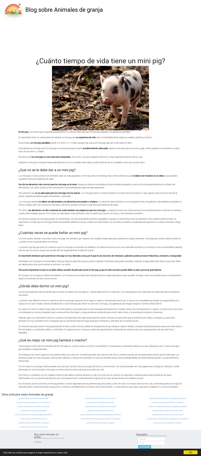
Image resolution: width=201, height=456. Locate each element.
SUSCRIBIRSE (145, 447)
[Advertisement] (100, 37)
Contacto (38, 442)
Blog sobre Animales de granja (64, 9)
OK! (190, 452)
